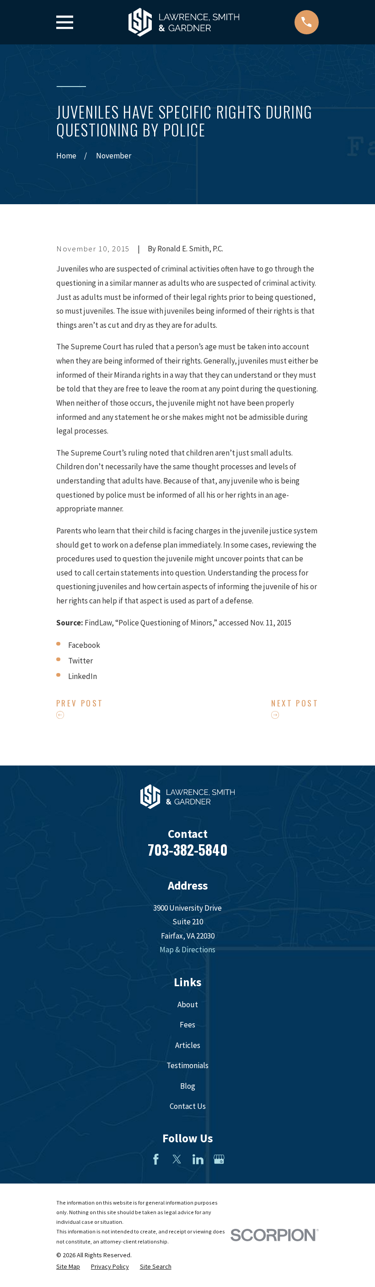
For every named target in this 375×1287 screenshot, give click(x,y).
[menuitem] (68, 1267)
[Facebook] (155, 1159)
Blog (187, 1086)
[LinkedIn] (198, 1159)
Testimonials (187, 1065)
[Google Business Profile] (219, 1159)
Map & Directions (187, 950)
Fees (187, 1025)
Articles (187, 1045)
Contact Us (188, 1106)
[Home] (184, 22)
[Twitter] (176, 1159)
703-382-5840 (188, 849)
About (187, 1004)
